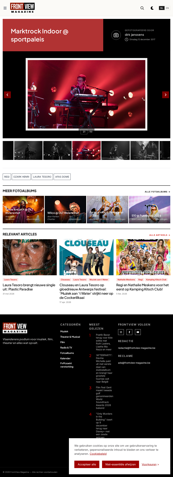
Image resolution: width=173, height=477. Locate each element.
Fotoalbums (67, 352)
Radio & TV (66, 347)
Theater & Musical (70, 336)
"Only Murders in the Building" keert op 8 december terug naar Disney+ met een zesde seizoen (104, 425)
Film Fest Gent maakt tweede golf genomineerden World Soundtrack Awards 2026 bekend (104, 398)
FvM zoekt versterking (66, 365)
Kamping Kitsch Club (156, 279)
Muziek (64, 331)
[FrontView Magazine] (15, 327)
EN (167, 8)
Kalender (65, 358)
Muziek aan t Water (99, 279)
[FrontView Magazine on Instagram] (121, 332)
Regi (140, 279)
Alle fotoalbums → (157, 191)
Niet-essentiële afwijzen (120, 464)
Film (62, 342)
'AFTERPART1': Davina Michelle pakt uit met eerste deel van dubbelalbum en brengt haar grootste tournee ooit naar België (104, 368)
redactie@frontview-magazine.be (136, 347)
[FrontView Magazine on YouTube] (138, 332)
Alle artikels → (159, 235)
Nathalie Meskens (126, 279)
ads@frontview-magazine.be (134, 362)
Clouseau (65, 279)
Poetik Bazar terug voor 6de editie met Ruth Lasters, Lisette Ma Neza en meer (104, 342)
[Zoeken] (142, 8)
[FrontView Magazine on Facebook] (129, 332)
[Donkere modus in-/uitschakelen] (152, 8)
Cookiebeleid (98, 453)
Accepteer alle (87, 464)
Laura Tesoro (10, 279)
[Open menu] (5, 8)
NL (161, 8)
